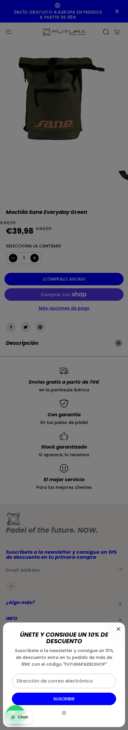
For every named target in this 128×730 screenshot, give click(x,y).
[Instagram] (64, 713)
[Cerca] (118, 628)
